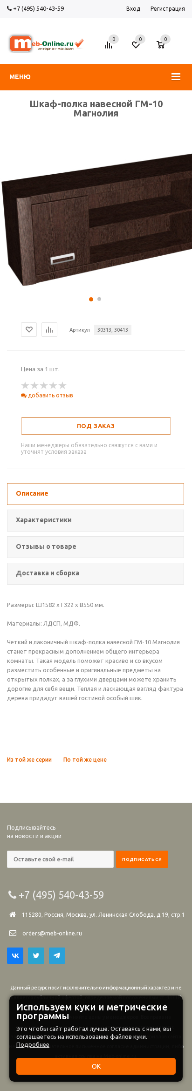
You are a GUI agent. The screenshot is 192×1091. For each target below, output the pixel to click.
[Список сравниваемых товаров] (110, 48)
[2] (35, 385)
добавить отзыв (50, 395)
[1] (25, 385)
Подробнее (32, 1044)
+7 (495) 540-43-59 (38, 8)
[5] (63, 385)
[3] (44, 385)
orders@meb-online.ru (52, 933)
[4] (53, 385)
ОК (96, 1066)
